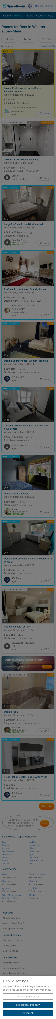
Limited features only (28, 1004)
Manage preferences (28, 996)
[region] (28, 997)
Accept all (28, 1012)
